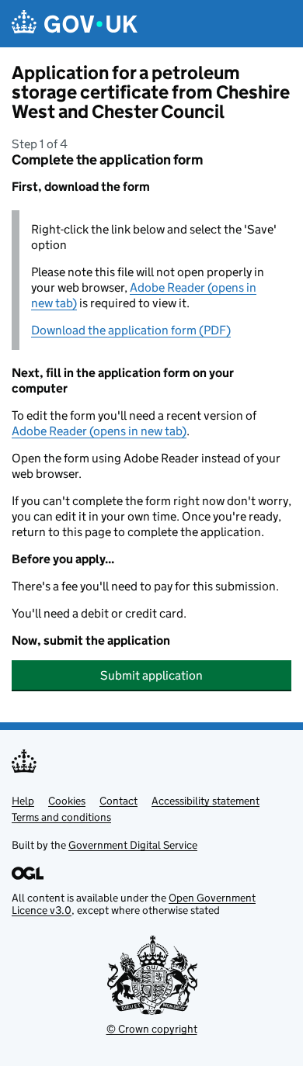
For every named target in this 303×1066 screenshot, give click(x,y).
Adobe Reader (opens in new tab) (99, 431)
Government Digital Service (132, 845)
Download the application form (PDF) (131, 330)
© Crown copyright (151, 1029)
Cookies (66, 801)
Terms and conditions (61, 817)
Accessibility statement (205, 801)
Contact (118, 801)
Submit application (151, 675)
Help (23, 801)
